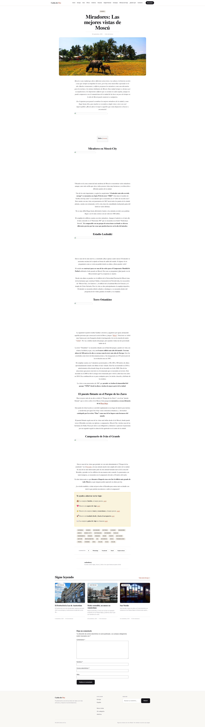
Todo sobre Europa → (144, 578)
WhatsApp (95, 550)
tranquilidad (120, 538)
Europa (79, 2)
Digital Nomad (107, 2)
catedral (80, 530)
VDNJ (78, 341)
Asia (83, 2)
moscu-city (88, 533)
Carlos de (56, 2)
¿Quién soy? (133, 2)
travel (80, 541)
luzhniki (113, 530)
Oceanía (100, 2)
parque (90, 535)
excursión (96, 530)
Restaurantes (89, 538)
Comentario (81, 639)
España (99, 702)
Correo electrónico (83, 668)
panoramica (81, 535)
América (93, 2)
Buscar (146, 700)
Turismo (87, 541)
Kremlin (89, 467)
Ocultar (105, 138)
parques (97, 535)
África (88, 2)
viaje (106, 541)
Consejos (115, 2)
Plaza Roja (104, 403)
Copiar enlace (121, 550)
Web (78, 674)
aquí (105, 501)
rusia (111, 538)
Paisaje (116, 533)
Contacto (140, 2)
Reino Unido (100, 708)
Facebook (104, 550)
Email (112, 550)
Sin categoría (100, 711)
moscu (80, 533)
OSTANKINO (108, 533)
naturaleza (98, 533)
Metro (115, 335)
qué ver (80, 538)
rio (97, 538)
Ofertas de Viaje (123, 2)
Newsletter (150, 2)
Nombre (80, 662)
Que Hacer (119, 535)
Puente (111, 535)
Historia (105, 530)
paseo (104, 535)
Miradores (122, 530)
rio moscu (104, 538)
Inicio (73, 2)
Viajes (113, 541)
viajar (100, 541)
